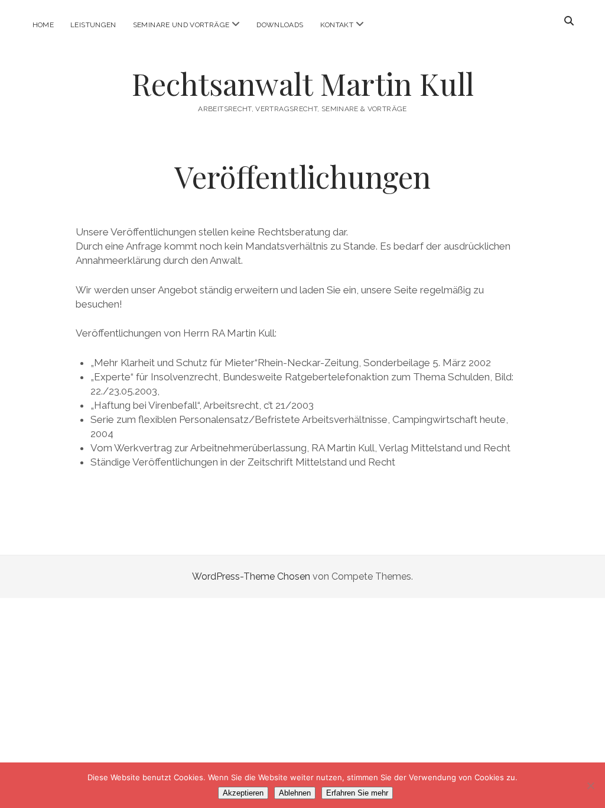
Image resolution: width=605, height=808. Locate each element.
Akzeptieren (243, 792)
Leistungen (93, 25)
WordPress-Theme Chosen (251, 576)
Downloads (279, 25)
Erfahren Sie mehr (357, 792)
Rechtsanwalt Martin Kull (303, 83)
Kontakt (337, 25)
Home (43, 25)
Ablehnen (295, 792)
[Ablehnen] (590, 785)
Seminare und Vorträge (181, 25)
